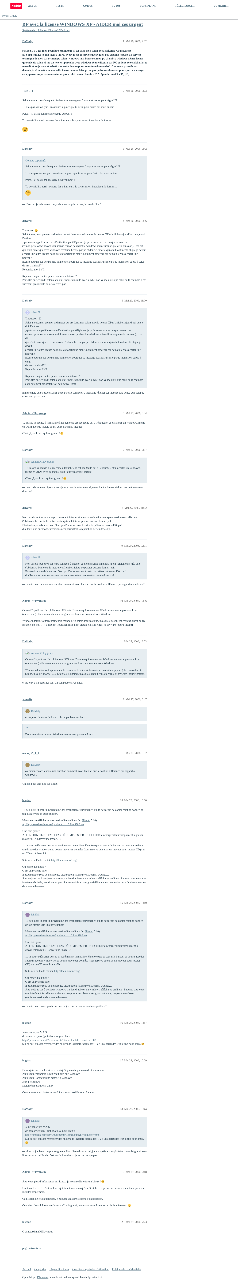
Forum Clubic (9, 15)
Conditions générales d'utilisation (90, 1269)
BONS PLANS (148, 6)
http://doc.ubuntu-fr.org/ (64, 860)
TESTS (60, 6)
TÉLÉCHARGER (184, 6)
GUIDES (88, 6)
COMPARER (221, 6)
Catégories (40, 1269)
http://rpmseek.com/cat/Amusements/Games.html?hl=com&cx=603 (59, 1040)
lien (28, 783)
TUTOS (116, 6)
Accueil (26, 1269)
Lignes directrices (59, 1269)
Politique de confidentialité (126, 1269)
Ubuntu (86, 820)
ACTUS (32, 6)
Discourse (42, 1277)
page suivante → (32, 1248)
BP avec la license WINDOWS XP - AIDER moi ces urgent (82, 24)
